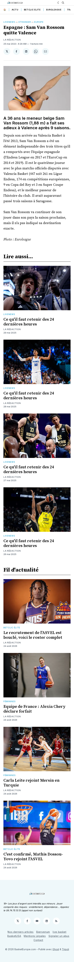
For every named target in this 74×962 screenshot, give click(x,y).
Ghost (55, 949)
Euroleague (53, 9)
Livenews (9, 22)
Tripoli (65, 949)
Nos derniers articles (21, 931)
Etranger (25, 22)
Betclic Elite (32, 9)
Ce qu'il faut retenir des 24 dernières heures (28, 322)
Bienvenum (43, 931)
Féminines (9, 701)
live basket (59, 931)
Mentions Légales (35, 935)
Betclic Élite (11, 627)
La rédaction (12, 329)
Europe (38, 22)
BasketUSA (14, 935)
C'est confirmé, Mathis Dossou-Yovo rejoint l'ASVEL (33, 857)
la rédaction (12, 39)
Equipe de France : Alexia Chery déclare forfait (34, 709)
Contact (38, 940)
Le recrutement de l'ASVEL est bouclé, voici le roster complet (32, 635)
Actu (15, 9)
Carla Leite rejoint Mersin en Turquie (31, 783)
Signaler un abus (59, 935)
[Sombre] (58, 2)
